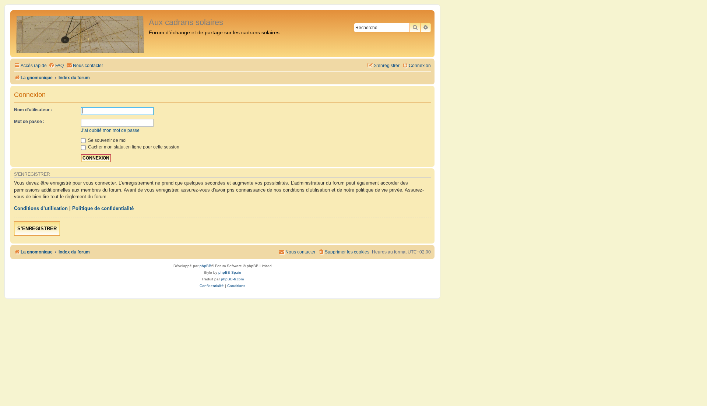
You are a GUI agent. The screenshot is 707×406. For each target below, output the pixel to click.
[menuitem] (56, 66)
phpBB (205, 266)
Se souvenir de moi (107, 140)
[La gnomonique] (80, 33)
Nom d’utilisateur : (33, 109)
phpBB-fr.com (232, 279)
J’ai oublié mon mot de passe (110, 130)
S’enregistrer (37, 228)
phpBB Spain (229, 272)
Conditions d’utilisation (41, 208)
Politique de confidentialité (103, 208)
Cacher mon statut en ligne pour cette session (133, 147)
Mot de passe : (29, 121)
